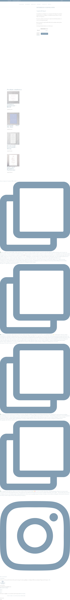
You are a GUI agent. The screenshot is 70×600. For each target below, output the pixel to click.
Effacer (47, 30)
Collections (21, 4)
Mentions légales (22, 593)
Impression (33, 4)
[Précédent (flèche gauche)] (0, 599)
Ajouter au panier (44, 33)
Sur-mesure (27, 4)
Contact (49, 4)
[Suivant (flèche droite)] (1, 599)
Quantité (38, 30)
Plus (49, 579)
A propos (43, 4)
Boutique (39, 4)
